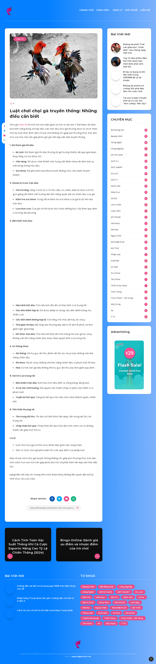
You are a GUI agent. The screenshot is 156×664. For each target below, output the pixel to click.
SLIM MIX (115, 260)
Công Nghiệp (117, 148)
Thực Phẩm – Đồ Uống (122, 298)
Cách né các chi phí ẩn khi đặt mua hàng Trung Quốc (45, 610)
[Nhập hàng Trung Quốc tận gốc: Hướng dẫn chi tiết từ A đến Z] (10, 602)
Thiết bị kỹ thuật (119, 285)
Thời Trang (116, 291)
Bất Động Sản (117, 130)
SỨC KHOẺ (131, 10)
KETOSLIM (115, 217)
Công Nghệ (116, 142)
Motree (114, 229)
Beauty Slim (116, 136)
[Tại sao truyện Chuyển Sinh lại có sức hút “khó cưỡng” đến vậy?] (116, 101)
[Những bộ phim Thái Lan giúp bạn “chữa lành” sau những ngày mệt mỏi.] (116, 48)
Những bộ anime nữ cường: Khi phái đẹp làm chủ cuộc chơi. (133, 88)
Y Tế (113, 316)
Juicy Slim (116, 210)
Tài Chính (115, 279)
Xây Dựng (115, 304)
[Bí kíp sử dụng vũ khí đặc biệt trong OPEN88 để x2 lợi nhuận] (116, 75)
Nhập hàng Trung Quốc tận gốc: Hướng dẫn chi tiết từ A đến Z (45, 599)
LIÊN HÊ (145, 10)
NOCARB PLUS (117, 242)
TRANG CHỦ (86, 10)
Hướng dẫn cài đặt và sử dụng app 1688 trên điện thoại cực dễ (46, 587)
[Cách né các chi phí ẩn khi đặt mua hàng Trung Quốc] (10, 614)
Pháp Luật (116, 254)
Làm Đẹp (115, 223)
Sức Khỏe (115, 273)
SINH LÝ (118, 10)
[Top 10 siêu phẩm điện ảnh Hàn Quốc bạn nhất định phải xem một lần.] (116, 61)
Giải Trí (20, 39)
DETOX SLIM (116, 154)
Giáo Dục (115, 192)
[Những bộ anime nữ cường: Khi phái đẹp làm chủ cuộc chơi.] (116, 89)
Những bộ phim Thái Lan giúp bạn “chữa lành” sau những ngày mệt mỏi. (134, 48)
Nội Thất (115, 248)
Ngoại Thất (116, 235)
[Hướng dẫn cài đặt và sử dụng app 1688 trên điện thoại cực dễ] (10, 589)
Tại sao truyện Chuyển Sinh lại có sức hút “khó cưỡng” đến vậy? (135, 101)
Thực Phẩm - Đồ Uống (132, 618)
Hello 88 (23, 124)
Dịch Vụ (115, 161)
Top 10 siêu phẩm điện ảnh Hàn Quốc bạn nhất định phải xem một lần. (135, 62)
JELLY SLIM (116, 204)
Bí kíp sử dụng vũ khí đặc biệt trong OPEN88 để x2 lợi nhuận (134, 76)
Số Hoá (114, 267)
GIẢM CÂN (102, 10)
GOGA (114, 198)
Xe (112, 310)
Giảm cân (115, 186)
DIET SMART (117, 167)
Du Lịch (114, 173)
